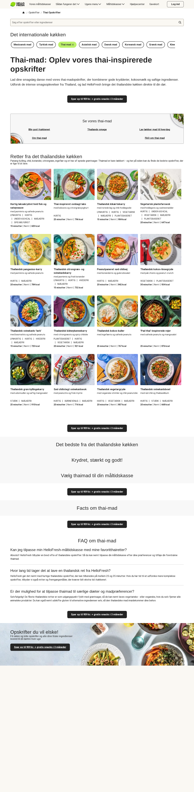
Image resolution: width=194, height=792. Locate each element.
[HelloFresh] (17, 4)
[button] (22, 44)
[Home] (23, 13)
